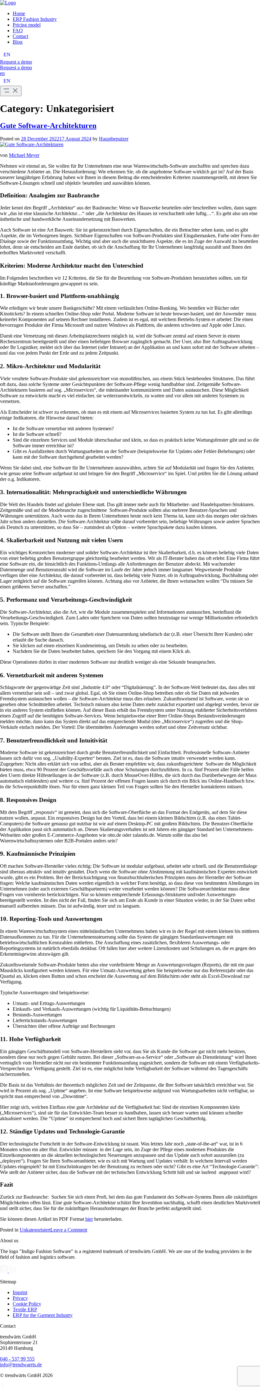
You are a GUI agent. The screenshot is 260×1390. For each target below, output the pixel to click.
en (2, 73)
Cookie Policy (27, 1303)
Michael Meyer (24, 155)
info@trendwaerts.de (21, 1364)
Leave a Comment (68, 1229)
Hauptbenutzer (113, 138)
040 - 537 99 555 (17, 1359)
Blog (18, 42)
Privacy (20, 1298)
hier (89, 1219)
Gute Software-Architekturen (48, 125)
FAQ (18, 30)
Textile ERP (25, 1309)
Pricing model (27, 25)
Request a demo (16, 62)
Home (19, 13)
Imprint (20, 1292)
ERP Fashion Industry (35, 19)
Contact (20, 36)
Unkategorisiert (35, 1229)
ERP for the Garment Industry (43, 1315)
